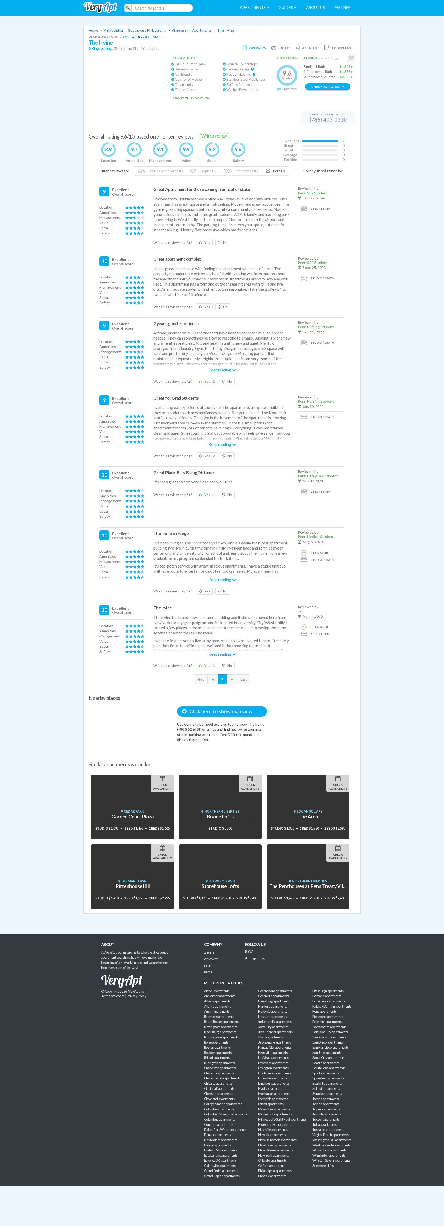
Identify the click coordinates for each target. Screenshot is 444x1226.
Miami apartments (270, 1104)
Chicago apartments (218, 1083)
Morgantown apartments (275, 1124)
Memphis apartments (273, 1099)
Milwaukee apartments (274, 1109)
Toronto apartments (326, 1114)
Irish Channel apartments (275, 1032)
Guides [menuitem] (286, 7)
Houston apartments (272, 1016)
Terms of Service (112, 996)
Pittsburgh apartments (328, 991)
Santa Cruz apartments (328, 1058)
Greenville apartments (273, 996)
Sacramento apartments (329, 1027)
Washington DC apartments (331, 1140)
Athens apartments (217, 1001)
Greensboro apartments (275, 991)
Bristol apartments (216, 1058)
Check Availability (327, 86)
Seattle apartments (325, 1063)
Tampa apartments (325, 1099)
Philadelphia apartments (275, 1171)
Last (243, 679)
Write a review (214, 136)
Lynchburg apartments (273, 1083)
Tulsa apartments (324, 1124)
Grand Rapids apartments (222, 1176)
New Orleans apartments (275, 1150)
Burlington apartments (219, 1063)
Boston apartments (217, 1047)
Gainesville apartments (219, 1166)
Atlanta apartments (217, 1006)
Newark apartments (272, 1135)
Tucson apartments (325, 1119)
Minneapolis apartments (275, 1114)
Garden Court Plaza (132, 816)
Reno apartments (324, 1011)
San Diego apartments (327, 1042)
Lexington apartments (273, 1068)
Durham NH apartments (220, 1150)
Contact (210, 959)
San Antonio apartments (329, 1037)
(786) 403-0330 (328, 119)
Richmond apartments (327, 1016)
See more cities (323, 1166)
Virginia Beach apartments (330, 1135)
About (209, 953)
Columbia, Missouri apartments (225, 1114)
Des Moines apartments (220, 1140)
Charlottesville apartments (222, 1078)
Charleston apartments (220, 1068)
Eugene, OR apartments (220, 1160)
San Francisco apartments (330, 1047)
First (200, 679)
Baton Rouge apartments (221, 1022)
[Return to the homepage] (100, 7)
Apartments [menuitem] (253, 7)
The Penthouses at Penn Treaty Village (310, 886)
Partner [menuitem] (341, 7)
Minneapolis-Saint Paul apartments (282, 1119)
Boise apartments (216, 1042)
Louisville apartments (272, 1078)
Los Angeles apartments (274, 1073)
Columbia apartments (219, 1109)
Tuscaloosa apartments (328, 1130)
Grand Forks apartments (221, 1171)
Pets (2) (278, 171)
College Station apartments (223, 1104)
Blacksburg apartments (220, 1032)
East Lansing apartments (220, 1155)
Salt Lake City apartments (330, 1032)
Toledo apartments (325, 1104)
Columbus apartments (219, 1119)
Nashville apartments (272, 1130)
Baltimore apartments (219, 1016)
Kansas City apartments (274, 1047)
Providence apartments (328, 1001)
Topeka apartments (326, 1109)
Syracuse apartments (327, 1094)
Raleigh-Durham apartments (331, 1006)
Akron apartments (216, 991)
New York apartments (273, 1155)
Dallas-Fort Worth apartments (225, 1130)
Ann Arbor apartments (219, 996)
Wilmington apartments (328, 1155)
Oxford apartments (271, 1166)
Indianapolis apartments (275, 1022)
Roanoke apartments (326, 1022)
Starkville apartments (327, 1083)
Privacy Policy (136, 996)
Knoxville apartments (273, 1052)
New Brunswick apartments (277, 1140)
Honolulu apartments (272, 1011)
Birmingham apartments (220, 1027)
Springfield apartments (328, 1078)
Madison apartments (272, 1088)
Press (208, 972)
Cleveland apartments (219, 1099)
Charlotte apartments (219, 1073)
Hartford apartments (272, 1006)
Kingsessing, (101, 48)
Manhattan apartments (274, 1094)
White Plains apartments (329, 1150)
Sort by (309, 171)
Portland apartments (326, 996)
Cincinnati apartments (219, 1088)
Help (207, 966)
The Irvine (225, 30)
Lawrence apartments (273, 1063)
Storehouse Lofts (220, 886)
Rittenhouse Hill (133, 886)
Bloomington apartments (221, 1037)
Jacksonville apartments (275, 1042)
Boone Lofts (220, 816)
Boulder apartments (218, 1052)
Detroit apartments (217, 1145)
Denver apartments (217, 1135)
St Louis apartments (326, 1088)
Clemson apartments (218, 1094)
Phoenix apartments (272, 1176)
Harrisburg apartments (274, 1001)
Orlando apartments (272, 1160)
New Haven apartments (274, 1145)
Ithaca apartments (271, 1037)
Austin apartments (216, 1011)
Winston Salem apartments (331, 1160)
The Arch (308, 816)
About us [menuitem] (315, 7)
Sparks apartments (325, 1073)
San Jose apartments (326, 1052)
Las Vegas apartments (273, 1058)
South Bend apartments (328, 1068)
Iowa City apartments (273, 1027)
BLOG (249, 952)
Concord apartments (218, 1124)
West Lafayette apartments (331, 1145)
